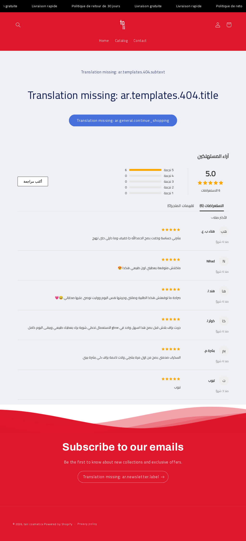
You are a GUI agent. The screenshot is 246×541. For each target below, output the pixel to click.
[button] (18, 24)
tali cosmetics (33, 524)
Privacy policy (87, 524)
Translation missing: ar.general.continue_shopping (123, 120)
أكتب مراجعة (33, 181)
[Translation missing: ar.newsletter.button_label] (162, 477)
